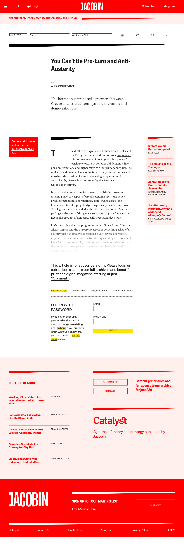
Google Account (99, 291)
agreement (94, 151)
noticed (126, 155)
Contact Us (75, 530)
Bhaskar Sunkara (157, 195)
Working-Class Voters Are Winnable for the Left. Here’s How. (27, 400)
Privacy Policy (139, 530)
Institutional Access (123, 291)
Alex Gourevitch (63, 86)
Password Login (59, 291)
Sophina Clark (155, 219)
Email (96, 304)
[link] (33, 6)
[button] (5, 6)
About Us (43, 530)
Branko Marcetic (59, 429)
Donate (110, 391)
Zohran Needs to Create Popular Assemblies (158, 185)
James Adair (57, 444)
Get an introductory (22, 18)
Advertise (106, 530)
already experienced (84, 234)
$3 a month (60, 278)
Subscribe (148, 6)
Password (100, 317)
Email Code (79, 291)
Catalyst (14, 530)
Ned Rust (55, 397)
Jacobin (40, 18)
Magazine (169, 6)
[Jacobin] (92, 6)
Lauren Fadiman (156, 171)
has (119, 155)
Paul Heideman (58, 415)
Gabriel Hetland (156, 192)
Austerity (76, 35)
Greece (33, 35)
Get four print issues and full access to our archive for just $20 (153, 386)
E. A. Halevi (153, 153)
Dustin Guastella (60, 459)
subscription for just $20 (61, 18)
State (86, 35)
